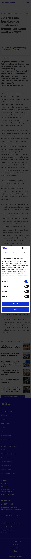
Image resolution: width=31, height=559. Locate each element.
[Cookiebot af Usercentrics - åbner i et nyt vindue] (22, 248)
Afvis (15, 309)
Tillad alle (15, 304)
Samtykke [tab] (5, 252)
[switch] (26, 286)
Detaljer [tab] (15, 252)
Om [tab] (25, 252)
